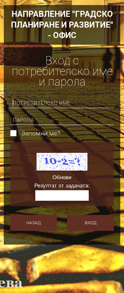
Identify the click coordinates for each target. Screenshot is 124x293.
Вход (90, 222)
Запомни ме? (41, 133)
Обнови (62, 177)
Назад (33, 222)
